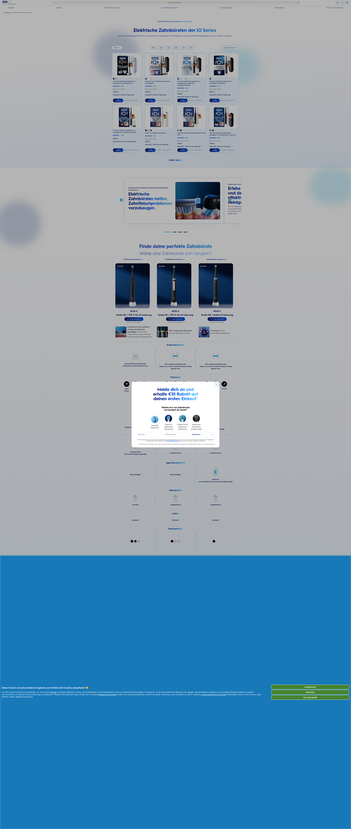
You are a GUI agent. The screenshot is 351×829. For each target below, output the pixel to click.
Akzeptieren (310, 687)
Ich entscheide (310, 697)
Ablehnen (310, 692)
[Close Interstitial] (216, 385)
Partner (53, 692)
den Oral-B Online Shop (172, 441)
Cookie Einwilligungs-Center (213, 694)
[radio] (155, 422)
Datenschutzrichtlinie (107, 694)
